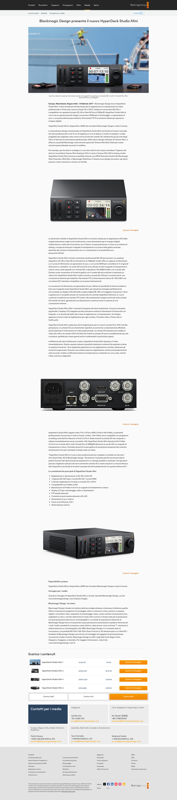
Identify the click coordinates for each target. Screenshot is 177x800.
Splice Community (102, 769)
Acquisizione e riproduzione (37, 772)
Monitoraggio (67, 763)
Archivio (44, 13)
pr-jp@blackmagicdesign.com (85, 721)
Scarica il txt (88, 696)
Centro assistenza (102, 760)
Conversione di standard (70, 757)
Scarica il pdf (48, 696)
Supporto (55, 5)
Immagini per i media (57, 13)
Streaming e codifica (69, 775)
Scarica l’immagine (131, 90)
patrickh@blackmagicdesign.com (46, 741)
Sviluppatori (68, 5)
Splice (96, 5)
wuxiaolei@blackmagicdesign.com (127, 721)
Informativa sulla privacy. (68, 791)
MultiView (66, 769)
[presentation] (31, 60)
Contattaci (100, 763)
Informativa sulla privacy (138, 769)
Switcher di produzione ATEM (37, 763)
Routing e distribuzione (70, 772)
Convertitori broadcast (70, 760)
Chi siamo (134, 760)
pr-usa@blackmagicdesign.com (85, 741)
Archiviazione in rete (69, 766)
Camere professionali (34, 757)
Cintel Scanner (32, 775)
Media (87, 5)
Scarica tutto (128, 696)
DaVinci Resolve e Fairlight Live (37, 760)
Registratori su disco (34, 769)
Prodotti (31, 5)
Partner (133, 763)
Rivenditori (43, 5)
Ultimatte (31, 766)
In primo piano (33, 13)
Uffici (79, 5)
